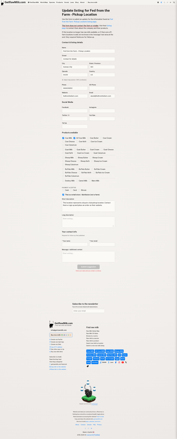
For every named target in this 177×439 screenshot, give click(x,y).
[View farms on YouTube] (122, 362)
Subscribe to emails (55, 357)
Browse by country (92, 336)
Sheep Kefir (85, 161)
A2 (119, 355)
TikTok (64, 123)
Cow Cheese (70, 142)
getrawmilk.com (97, 419)
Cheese (96, 359)
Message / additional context (72, 249)
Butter (124, 355)
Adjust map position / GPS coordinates (75, 80)
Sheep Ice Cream (100, 161)
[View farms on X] (126, 362)
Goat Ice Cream (83, 153)
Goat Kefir (69, 153)
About (82, 2)
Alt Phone (92, 85)
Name (64, 48)
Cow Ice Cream (96, 142)
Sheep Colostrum (71, 165)
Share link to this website (58, 369)
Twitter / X (65, 115)
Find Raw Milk (34, 2)
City (63, 63)
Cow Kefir (82, 142)
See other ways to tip (57, 349)
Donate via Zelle (56, 344)
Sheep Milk (69, 158)
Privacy (99, 424)
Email (91, 93)
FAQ (94, 424)
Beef (122, 359)
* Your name (66, 241)
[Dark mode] (164, 2)
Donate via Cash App (57, 342)
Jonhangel (95, 404)
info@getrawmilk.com (59, 330)
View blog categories (55, 361)
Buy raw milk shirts (57, 351)
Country (92, 71)
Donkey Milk (70, 181)
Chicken (95, 362)
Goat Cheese (109, 150)
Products (59, 2)
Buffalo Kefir (86, 173)
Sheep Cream (97, 158)
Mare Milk (95, 181)
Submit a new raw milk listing (95, 345)
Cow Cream (107, 138)
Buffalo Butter (84, 169)
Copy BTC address (56, 347)
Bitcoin (83, 190)
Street (64, 55)
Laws (72, 2)
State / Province (94, 63)
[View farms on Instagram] (119, 362)
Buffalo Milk (69, 169)
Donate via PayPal (56, 339)
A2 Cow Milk (81, 138)
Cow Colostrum (71, 145)
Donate (89, 424)
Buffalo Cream (99, 169)
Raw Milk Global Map (92, 331)
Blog (77, 2)
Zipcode (64, 71)
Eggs (117, 359)
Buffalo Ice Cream (103, 173)
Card (75, 190)
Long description (68, 215)
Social (66, 2)
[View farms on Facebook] (115, 362)
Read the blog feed (55, 359)
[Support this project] (161, 2)
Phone (64, 85)
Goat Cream (94, 150)
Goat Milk (68, 150)
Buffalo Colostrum (72, 176)
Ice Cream (110, 359)
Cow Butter (94, 138)
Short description (68, 199)
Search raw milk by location (94, 343)
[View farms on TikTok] (87, 366)
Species (52, 2)
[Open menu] (174, 2)
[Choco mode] (167, 2)
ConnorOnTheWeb (93, 435)
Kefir (102, 359)
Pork (88, 362)
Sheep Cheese (70, 161)
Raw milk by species (92, 338)
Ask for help (100, 416)
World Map (44, 2)
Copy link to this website (58, 367)
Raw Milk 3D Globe (92, 333)
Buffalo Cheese (71, 173)
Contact (83, 424)
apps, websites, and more (93, 421)
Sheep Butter (83, 158)
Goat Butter (81, 150)
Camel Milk (83, 181)
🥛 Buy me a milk (91, 2)
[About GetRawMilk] (4, 425)
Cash (67, 190)
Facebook (65, 107)
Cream (89, 359)
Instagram (92, 107)
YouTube (92, 115)
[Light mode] (170, 2)
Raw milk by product (92, 341)
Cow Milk (68, 138)
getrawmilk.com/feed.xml (59, 364)
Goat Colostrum (99, 153)
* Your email (93, 241)
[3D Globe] (158, 2)
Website (65, 93)
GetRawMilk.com (64, 323)
